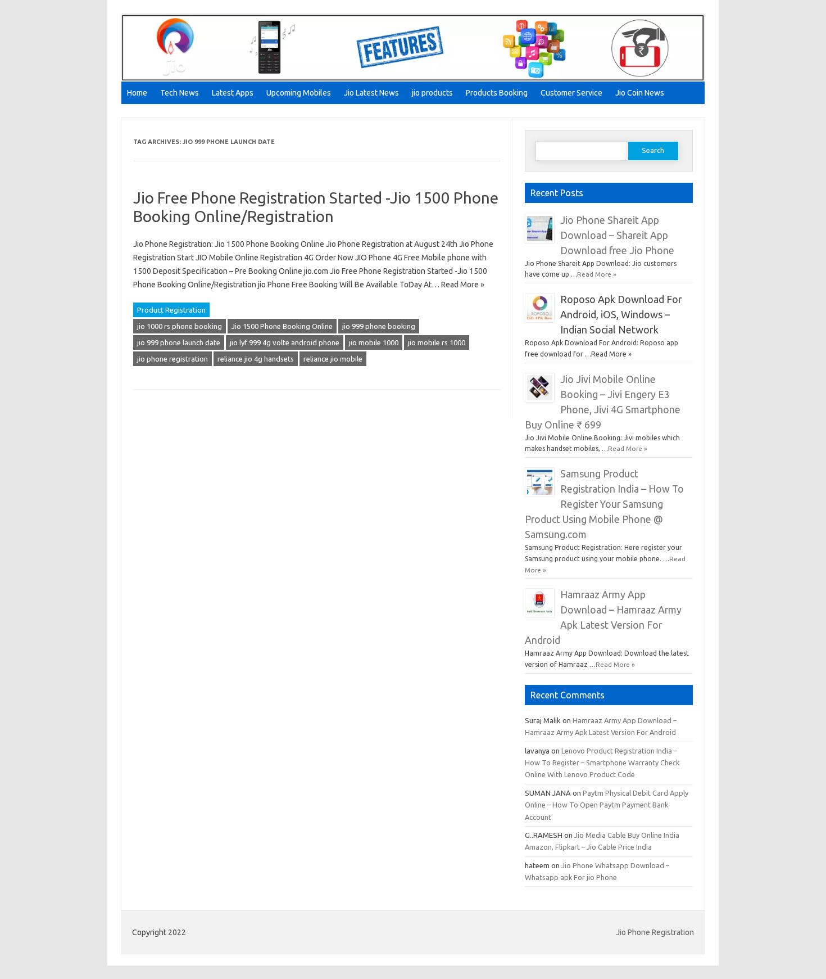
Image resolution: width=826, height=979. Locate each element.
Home (137, 92)
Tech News (179, 92)
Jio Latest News (371, 92)
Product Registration (171, 310)
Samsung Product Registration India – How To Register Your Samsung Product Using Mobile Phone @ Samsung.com (604, 504)
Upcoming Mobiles (298, 92)
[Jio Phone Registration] (413, 78)
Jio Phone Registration (655, 932)
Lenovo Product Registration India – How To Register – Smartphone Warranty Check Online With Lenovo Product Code (602, 763)
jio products (432, 92)
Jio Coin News (639, 92)
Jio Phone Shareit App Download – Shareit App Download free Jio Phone (617, 235)
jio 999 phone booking (378, 326)
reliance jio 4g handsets (255, 359)
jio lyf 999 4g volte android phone (284, 342)
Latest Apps (232, 92)
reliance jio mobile (332, 359)
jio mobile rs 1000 (436, 342)
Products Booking (497, 92)
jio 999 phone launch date (178, 342)
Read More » (596, 274)
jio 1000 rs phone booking (179, 326)
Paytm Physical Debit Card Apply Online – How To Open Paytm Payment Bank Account (606, 805)
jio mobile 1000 (373, 342)
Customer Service (571, 92)
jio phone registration (172, 359)
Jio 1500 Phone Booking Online (282, 326)
